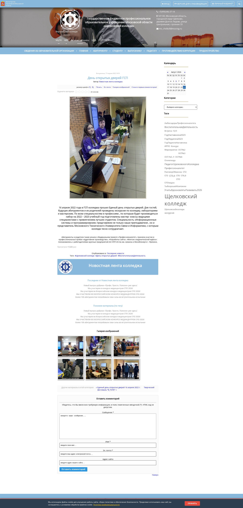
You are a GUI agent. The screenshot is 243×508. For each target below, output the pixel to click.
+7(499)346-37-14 (167, 11)
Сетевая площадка (80, 40)
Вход (166, 3)
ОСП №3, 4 (169, 157)
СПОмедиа (169, 182)
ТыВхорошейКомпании (175, 186)
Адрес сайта (108, 459)
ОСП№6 (178, 157)
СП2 (185, 172)
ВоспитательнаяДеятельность (132, 256)
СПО (178, 179)
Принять (192, 503)
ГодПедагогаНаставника (176, 142)
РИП (100, 40)
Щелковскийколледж (174, 209)
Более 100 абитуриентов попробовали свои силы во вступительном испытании (110, 297)
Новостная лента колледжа (111, 81)
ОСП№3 (181, 153)
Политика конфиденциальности (106, 505)
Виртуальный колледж (67, 31)
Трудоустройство (209, 50)
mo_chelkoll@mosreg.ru (170, 28)
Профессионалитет (175, 168)
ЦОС (94, 40)
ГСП (175, 131)
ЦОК (107, 40)
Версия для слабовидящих (192, 3)
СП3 (166, 175)
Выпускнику (135, 50)
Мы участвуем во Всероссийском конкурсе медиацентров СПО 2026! (110, 291)
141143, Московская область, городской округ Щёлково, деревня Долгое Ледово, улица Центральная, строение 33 (171, 20)
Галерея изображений (121, 87)
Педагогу (152, 50)
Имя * (108, 441)
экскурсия (169, 213)
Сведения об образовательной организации (49, 50)
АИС (66, 40)
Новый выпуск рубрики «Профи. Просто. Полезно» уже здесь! (110, 285)
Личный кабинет (223, 3)
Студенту (118, 50)
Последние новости (115, 253)
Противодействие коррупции (178, 50)
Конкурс (175, 146)
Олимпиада (170, 160)
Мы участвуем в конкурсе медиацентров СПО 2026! (110, 288)
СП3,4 (172, 175)
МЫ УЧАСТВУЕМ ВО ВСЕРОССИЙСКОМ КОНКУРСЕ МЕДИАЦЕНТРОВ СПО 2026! (110, 294)
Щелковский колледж (85, 256)
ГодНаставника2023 (175, 134)
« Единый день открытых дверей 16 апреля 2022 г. (118, 387)
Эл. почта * (108, 450)
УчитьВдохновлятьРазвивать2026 (183, 190)
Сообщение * (108, 412)
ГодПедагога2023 (174, 138)
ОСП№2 (181, 149)
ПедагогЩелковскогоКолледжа (182, 164)
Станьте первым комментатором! (144, 87)
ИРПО (167, 146)
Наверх (155, 475)
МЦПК (59, 40)
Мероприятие (171, 149)
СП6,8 (183, 175)
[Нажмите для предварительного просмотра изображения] (107, 198)
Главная (83, 50)
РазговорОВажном (173, 172)
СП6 (178, 175)
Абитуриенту (100, 50)
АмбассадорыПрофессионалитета (180, 123)
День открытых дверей (107, 256)
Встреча (168, 131)
